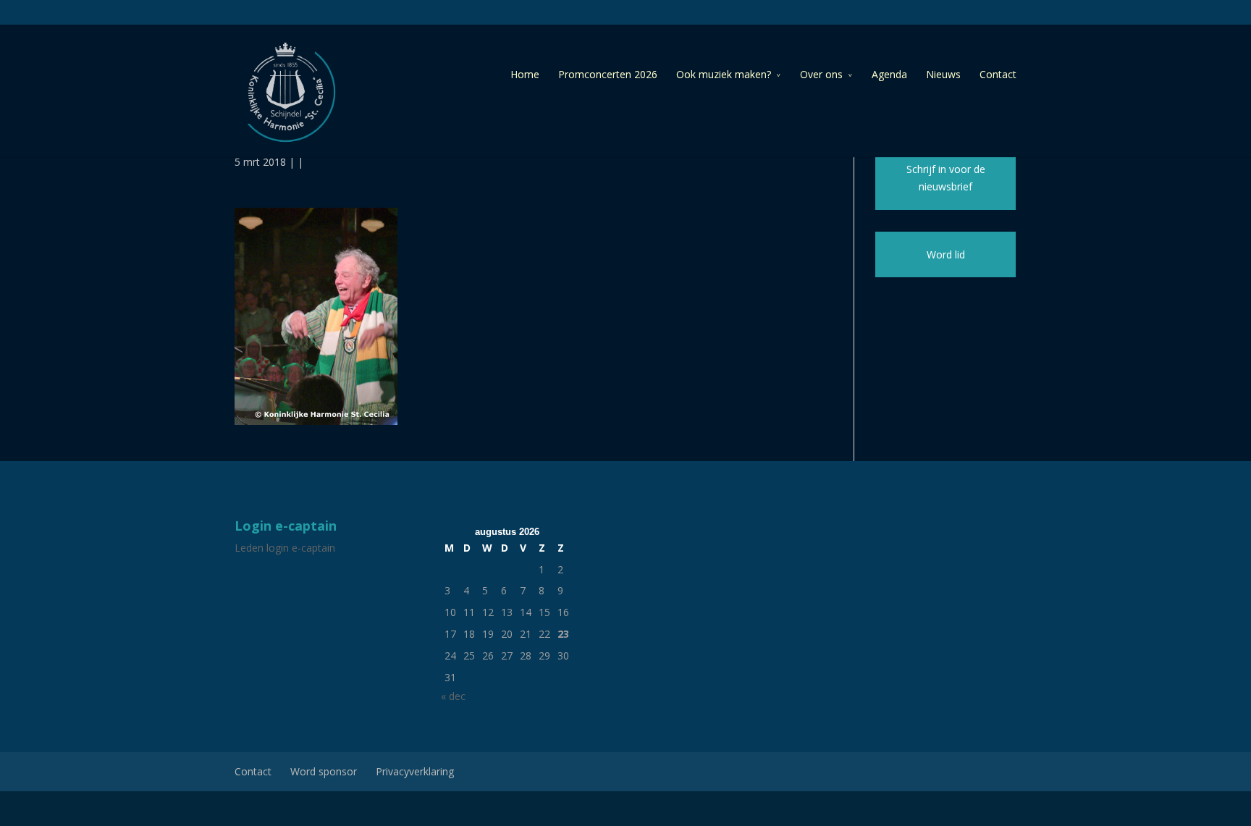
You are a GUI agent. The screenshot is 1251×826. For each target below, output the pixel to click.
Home (524, 74)
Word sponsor (323, 771)
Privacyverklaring (415, 771)
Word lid (946, 254)
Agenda (889, 74)
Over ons (821, 74)
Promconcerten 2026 (607, 74)
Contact (998, 74)
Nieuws (943, 74)
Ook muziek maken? (723, 74)
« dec (453, 696)
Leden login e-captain (285, 548)
